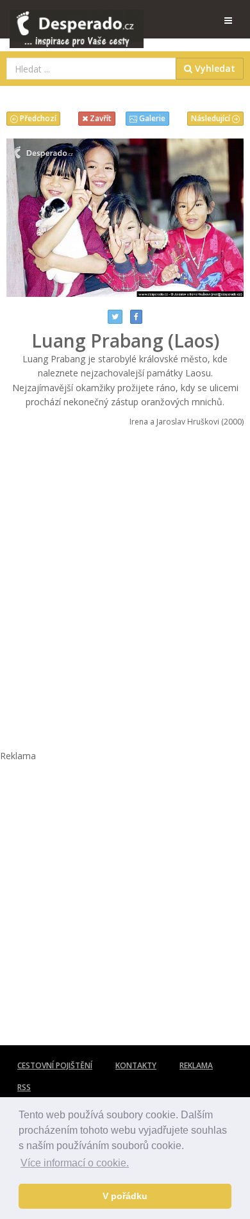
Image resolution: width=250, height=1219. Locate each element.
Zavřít (100, 118)
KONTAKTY (135, 1065)
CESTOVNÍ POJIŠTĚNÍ (54, 1065)
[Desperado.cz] (77, 20)
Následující (211, 118)
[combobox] (91, 69)
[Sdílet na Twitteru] (115, 317)
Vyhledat (213, 68)
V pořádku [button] (125, 1196)
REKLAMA (196, 1065)
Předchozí (37, 118)
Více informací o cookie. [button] (75, 1162)
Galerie (151, 118)
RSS (24, 1087)
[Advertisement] (125, 579)
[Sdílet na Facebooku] (136, 317)
